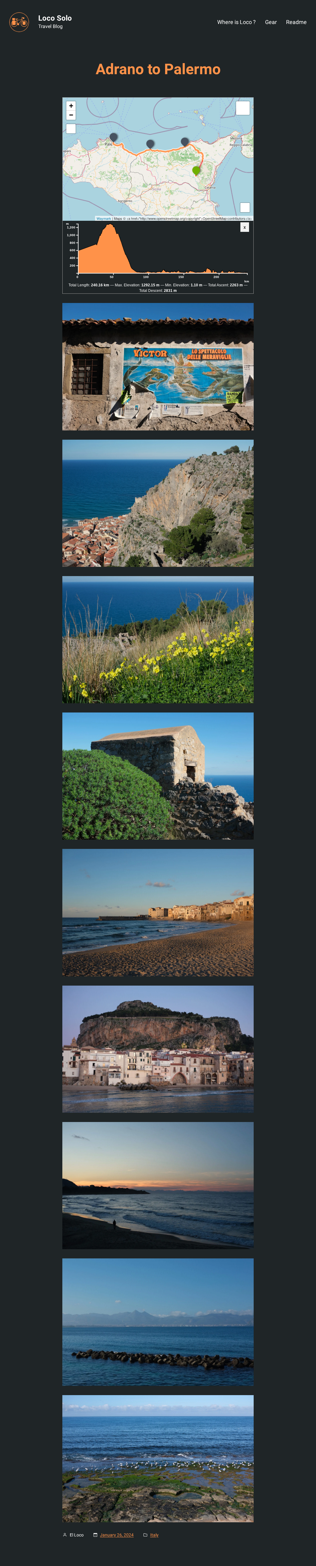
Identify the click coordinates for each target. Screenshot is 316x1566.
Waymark (104, 218)
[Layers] (243, 108)
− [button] (71, 115)
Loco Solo (55, 18)
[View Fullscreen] (71, 128)
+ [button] (71, 106)
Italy (154, 1534)
